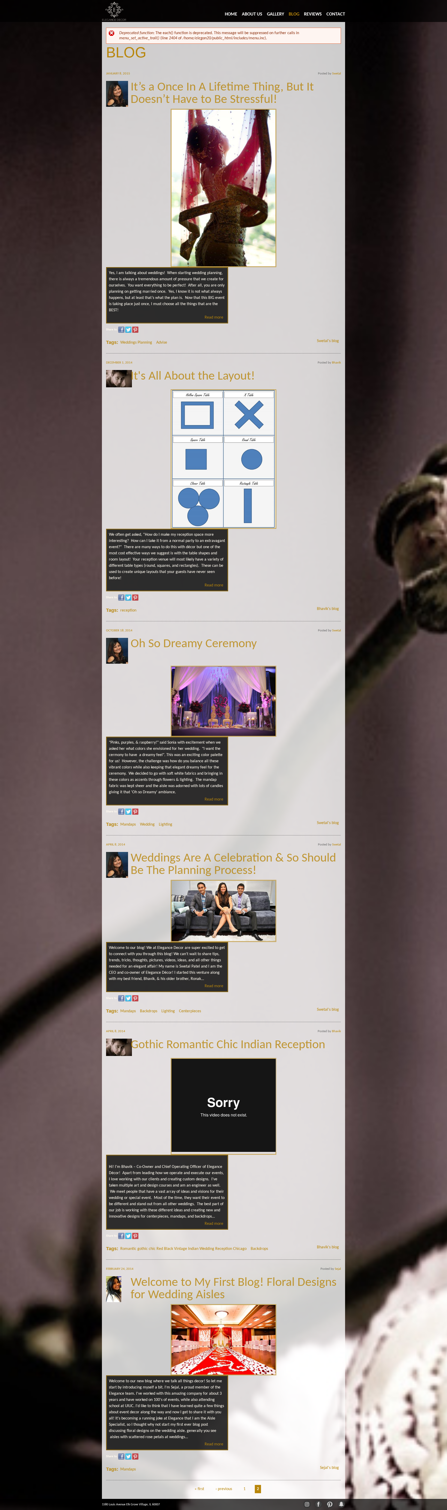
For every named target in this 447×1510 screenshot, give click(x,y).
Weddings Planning (136, 343)
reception (128, 610)
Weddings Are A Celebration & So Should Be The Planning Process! (233, 864)
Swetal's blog (328, 341)
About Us (252, 14)
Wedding (147, 824)
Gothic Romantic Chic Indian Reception (228, 1045)
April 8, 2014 (115, 844)
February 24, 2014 (119, 1269)
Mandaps (128, 824)
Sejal (338, 1269)
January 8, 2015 (118, 73)
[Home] (114, 11)
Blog (294, 14)
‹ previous (223, 1489)
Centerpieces (190, 1011)
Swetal (336, 73)
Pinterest (135, 330)
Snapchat (341, 1504)
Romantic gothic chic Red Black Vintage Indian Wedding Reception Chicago (183, 1249)
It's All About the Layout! (193, 376)
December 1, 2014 (119, 362)
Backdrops (148, 1011)
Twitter (128, 330)
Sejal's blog (329, 1468)
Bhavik (336, 362)
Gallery (275, 14)
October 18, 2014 (119, 630)
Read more (214, 317)
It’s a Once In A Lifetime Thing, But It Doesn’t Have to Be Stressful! (222, 93)
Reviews (313, 14)
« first (199, 1489)
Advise (161, 343)
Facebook (121, 330)
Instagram (307, 1504)
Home (231, 14)
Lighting (165, 824)
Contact (335, 14)
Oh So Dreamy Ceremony (194, 644)
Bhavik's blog (328, 609)
